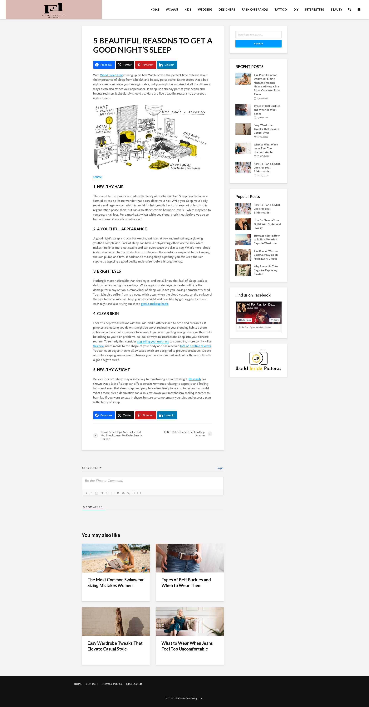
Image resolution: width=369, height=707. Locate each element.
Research (195, 379)
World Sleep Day (111, 75)
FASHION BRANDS (255, 9)
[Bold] (85, 493)
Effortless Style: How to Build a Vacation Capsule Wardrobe (267, 239)
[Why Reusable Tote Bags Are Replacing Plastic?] (243, 270)
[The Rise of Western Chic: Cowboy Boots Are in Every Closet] (243, 254)
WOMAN (172, 9)
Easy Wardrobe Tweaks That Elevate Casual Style (115, 646)
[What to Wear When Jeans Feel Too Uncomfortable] (190, 621)
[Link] (128, 493)
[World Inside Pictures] (258, 360)
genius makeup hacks (155, 304)
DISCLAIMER (134, 684)
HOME (154, 9)
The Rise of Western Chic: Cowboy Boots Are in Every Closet (266, 254)
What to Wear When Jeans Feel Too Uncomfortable (187, 646)
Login (219, 468)
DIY (295, 9)
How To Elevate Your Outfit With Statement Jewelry (267, 224)
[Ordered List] (107, 493)
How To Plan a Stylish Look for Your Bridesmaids (267, 167)
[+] (139, 492)
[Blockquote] (118, 493)
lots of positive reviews (195, 346)
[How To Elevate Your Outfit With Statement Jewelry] (243, 223)
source (97, 177)
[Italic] (91, 493)
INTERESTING (314, 9)
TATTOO (280, 9)
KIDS (187, 9)
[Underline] (96, 493)
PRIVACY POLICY (112, 684)
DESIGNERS (227, 9)
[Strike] (102, 493)
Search (258, 43)
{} (133, 492)
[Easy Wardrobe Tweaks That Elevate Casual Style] (116, 621)
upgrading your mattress (153, 341)
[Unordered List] (112, 493)
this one (98, 346)
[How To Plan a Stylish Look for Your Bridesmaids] (243, 167)
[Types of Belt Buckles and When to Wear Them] (190, 558)
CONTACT (92, 684)
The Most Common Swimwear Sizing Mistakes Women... (115, 582)
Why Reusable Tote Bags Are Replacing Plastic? (266, 270)
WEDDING (205, 9)
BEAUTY (336, 9)
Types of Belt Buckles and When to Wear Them (186, 582)
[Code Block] (123, 493)
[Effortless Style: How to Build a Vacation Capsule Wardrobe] (243, 239)
